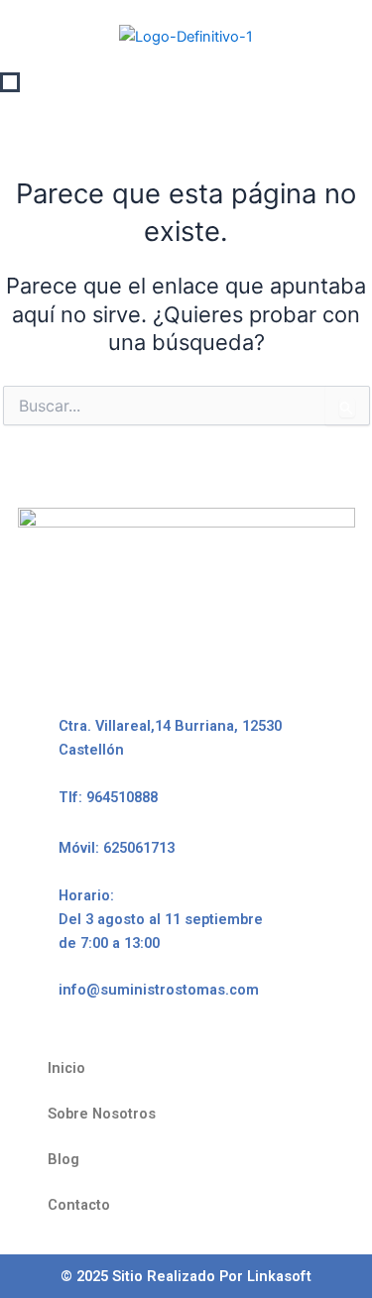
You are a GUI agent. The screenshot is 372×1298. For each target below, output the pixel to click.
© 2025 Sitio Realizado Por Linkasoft (186, 1276)
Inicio (66, 1068)
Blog (63, 1159)
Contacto (79, 1205)
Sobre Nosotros (102, 1113)
